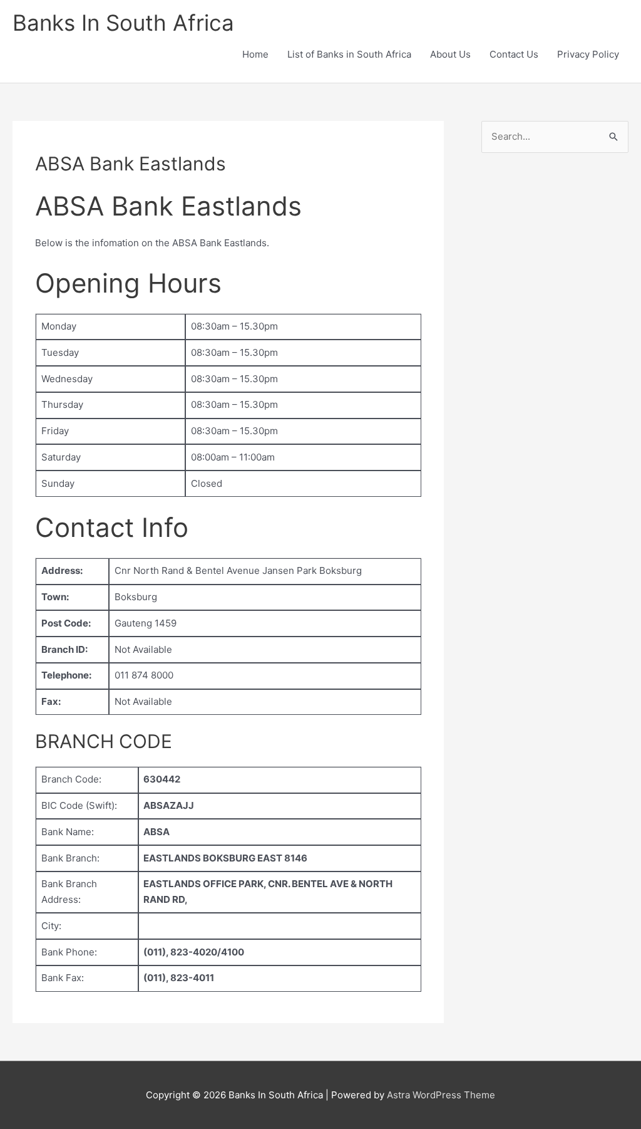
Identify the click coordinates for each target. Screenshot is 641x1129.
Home (255, 54)
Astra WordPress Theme (441, 1095)
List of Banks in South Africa (349, 54)
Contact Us (514, 54)
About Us (450, 54)
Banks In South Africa (123, 22)
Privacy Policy (588, 54)
